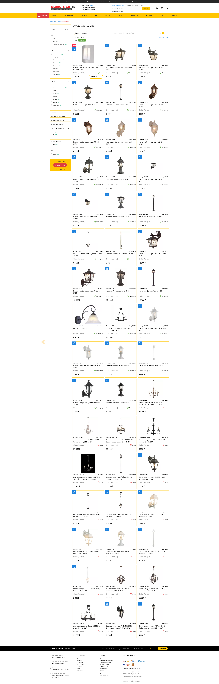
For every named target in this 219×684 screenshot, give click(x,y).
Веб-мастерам (104, 666)
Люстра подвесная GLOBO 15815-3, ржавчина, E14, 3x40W (119, 590)
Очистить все (163, 37)
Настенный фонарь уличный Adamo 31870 (152, 329)
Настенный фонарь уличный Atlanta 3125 (152, 255)
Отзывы (89, 2)
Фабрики (79, 660)
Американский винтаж (60, 87)
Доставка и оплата (55, 2)
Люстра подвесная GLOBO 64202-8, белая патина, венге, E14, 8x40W (152, 404)
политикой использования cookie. (133, 676)
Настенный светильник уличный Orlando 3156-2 (85, 68)
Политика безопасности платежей (132, 668)
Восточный (57, 105)
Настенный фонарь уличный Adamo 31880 (86, 404)
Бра (54, 38)
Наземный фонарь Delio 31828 (150, 216)
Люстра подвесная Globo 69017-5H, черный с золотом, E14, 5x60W (86, 478)
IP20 (55, 132)
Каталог (44, 16)
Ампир (55, 90)
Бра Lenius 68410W (80, 328)
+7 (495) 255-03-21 (94, 10)
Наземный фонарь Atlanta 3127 (117, 291)
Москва (92, 5)
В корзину (95, 76)
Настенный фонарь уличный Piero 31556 (151, 68)
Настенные (56, 65)
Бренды (124, 2)
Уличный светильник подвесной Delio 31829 (87, 255)
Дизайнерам (113, 2)
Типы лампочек (104, 675)
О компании (81, 655)
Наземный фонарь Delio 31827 (117, 216)
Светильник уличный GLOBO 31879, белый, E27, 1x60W (86, 590)
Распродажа (80, 664)
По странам (80, 662)
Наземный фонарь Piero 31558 (117, 105)
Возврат (79, 2)
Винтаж (56, 102)
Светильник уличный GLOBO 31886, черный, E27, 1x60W (152, 478)
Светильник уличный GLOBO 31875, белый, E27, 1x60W (152, 515)
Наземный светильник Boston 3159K (119, 254)
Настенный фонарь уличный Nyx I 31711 (86, 143)
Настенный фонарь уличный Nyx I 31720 (119, 143)
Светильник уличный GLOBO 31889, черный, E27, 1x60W (119, 515)
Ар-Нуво (56, 93)
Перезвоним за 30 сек (118, 5)
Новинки (79, 666)
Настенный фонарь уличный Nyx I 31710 (151, 106)
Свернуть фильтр (81, 33)
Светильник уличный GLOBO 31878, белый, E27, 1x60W (152, 552)
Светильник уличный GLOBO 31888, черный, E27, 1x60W (86, 515)
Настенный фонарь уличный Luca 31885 (86, 180)
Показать (58, 165)
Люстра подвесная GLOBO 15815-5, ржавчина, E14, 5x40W (152, 590)
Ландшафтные (58, 57)
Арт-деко (57, 96)
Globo (55, 144)
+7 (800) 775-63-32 (94, 8)
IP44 (55, 135)
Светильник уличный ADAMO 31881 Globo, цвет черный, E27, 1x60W (119, 627)
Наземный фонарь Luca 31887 (117, 179)
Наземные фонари (59, 60)
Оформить (163, 648)
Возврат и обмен (104, 664)
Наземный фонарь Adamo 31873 (151, 365)
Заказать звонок (70, 648)
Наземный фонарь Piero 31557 (84, 105)
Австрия (56, 154)
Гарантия (69, 2)
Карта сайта (80, 670)
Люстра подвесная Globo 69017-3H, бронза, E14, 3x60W (152, 441)
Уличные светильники (60, 44)
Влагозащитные (58, 54)
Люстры (55, 41)
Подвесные (57, 71)
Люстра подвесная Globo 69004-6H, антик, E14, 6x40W (119, 329)
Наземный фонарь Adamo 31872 (118, 365)
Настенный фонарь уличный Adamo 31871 (86, 366)
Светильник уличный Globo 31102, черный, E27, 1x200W (119, 478)
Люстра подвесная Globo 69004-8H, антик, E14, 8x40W (86, 627)
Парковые (56, 68)
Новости (102, 672)
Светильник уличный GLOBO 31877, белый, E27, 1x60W (119, 552)
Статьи (102, 674)
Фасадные (56, 74)
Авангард (56, 85)
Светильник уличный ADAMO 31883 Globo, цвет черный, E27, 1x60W (152, 627)
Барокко (56, 99)
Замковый (81, 40)
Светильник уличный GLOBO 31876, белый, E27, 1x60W (86, 552)
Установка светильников (106, 660)
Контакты (135, 2)
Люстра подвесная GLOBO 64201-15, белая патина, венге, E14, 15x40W (119, 441)
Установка (101, 2)
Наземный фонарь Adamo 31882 (118, 403)
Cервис (103, 655)
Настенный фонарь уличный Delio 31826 (86, 217)
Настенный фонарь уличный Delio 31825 (151, 180)
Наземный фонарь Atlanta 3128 (150, 291)
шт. (151, 648)
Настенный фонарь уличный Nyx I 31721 (151, 143)
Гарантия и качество (105, 662)
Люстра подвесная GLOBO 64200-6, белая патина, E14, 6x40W (86, 441)
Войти (167, 2)
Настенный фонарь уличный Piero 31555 (119, 68)
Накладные (57, 63)
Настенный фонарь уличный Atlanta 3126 (86, 292)
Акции (78, 668)
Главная (52, 21)
